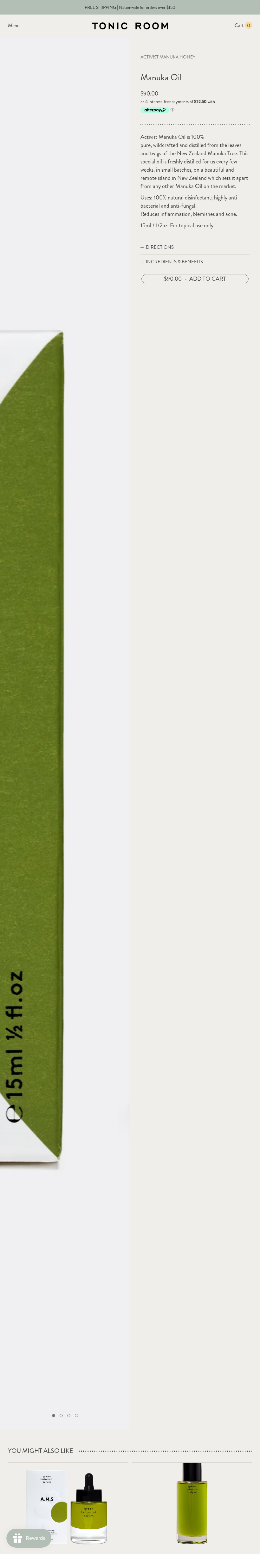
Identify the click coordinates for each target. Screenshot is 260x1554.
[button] (53, 1415)
